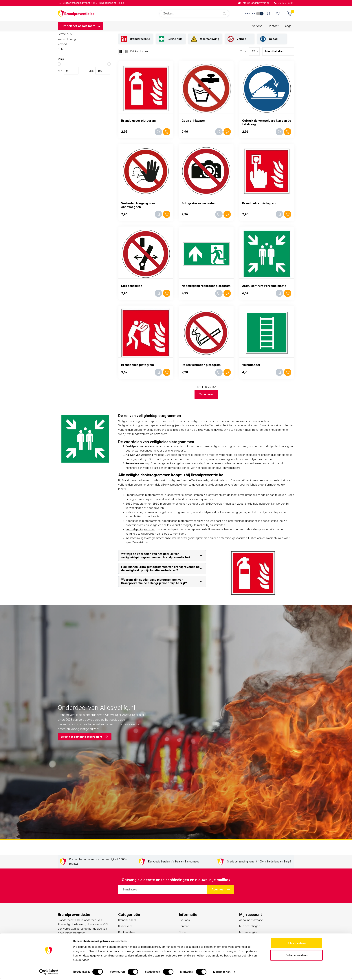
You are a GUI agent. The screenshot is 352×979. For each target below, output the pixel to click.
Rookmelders (126, 932)
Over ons (256, 26)
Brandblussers (127, 920)
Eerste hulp (65, 34)
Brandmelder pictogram (259, 203)
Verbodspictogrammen (140, 529)
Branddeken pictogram (137, 365)
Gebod (62, 49)
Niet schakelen (131, 286)
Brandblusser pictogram (138, 120)
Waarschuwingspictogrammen (144, 538)
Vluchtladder (251, 365)
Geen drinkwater (193, 120)
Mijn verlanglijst (248, 932)
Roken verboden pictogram (201, 365)
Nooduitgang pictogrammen (143, 521)
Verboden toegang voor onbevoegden (138, 205)
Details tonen (221, 971)
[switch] (133, 972)
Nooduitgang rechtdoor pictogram (206, 286)
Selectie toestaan (296, 955)
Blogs (288, 26)
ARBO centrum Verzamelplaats (264, 286)
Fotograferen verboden (198, 203)
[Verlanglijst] (278, 13)
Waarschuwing (67, 39)
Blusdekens (125, 926)
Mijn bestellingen (249, 926)
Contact (273, 26)
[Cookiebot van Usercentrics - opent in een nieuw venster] (49, 972)
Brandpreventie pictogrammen (145, 495)
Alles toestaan (296, 943)
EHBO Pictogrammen (138, 503)
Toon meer (206, 394)
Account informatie (251, 920)
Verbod (62, 44)
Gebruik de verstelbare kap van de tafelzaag (266, 122)
